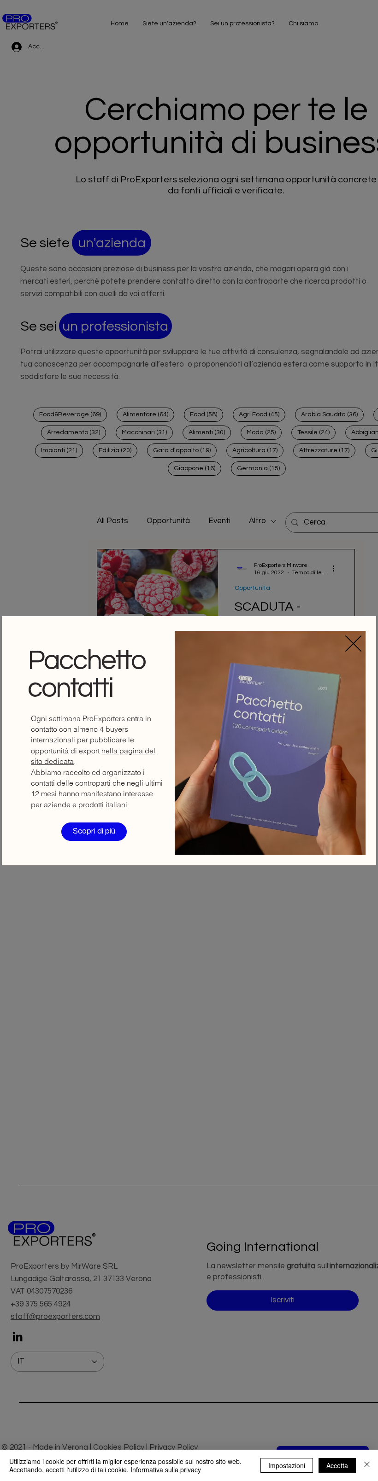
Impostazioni (286, 1465)
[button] (353, 644)
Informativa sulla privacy (165, 1469)
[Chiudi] (366, 1465)
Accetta (337, 1465)
